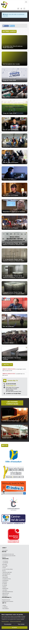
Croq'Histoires (5, 580)
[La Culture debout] (14, 337)
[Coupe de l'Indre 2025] (14, 108)
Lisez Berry (4, 590)
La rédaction (5, 607)
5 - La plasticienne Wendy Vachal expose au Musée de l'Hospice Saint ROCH (13, 243)
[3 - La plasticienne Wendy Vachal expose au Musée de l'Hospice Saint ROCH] (14, 255)
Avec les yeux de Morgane (10, 96)
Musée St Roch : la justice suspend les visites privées (14, 309)
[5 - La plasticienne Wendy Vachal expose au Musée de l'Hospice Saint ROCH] (14, 239)
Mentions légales (5, 621)
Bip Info (4, 570)
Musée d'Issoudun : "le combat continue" (12, 358)
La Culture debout (8, 342)
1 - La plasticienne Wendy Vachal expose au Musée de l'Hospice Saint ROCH (13, 293)
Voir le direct (5, 550)
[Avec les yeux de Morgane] (14, 91)
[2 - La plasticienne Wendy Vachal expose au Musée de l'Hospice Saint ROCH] (14, 272)
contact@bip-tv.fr (11, 385)
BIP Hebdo (4, 564)
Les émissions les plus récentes (8, 555)
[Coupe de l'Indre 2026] (14, 75)
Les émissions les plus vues (8, 554)
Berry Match (4, 575)
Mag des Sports (5, 593)
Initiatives (4, 586)
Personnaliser (7, 624)
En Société (4, 585)
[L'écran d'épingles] (14, 173)
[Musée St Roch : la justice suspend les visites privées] (14, 305)
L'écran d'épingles (8, 178)
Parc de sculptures (8, 326)
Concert (4, 567)
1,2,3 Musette (5, 562)
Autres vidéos (9, 31)
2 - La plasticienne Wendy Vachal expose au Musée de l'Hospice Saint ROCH (13, 276)
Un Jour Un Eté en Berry (7, 569)
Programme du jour (6, 599)
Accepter (14, 627)
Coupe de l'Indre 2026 (9, 80)
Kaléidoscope (5, 588)
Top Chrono (4, 596)
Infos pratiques (5, 608)
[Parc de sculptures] (14, 321)
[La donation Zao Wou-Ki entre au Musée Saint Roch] (14, 42)
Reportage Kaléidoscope (7, 591)
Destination (4, 582)
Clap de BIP (4, 566)
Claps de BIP (5, 577)
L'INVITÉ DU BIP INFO (7, 572)
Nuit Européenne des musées (11, 64)
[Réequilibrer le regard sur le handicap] (14, 206)
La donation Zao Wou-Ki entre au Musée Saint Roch (12, 47)
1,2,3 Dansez (5, 561)
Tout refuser (21, 624)
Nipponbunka (5, 594)
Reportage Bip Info (6, 574)
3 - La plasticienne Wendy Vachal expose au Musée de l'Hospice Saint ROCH (13, 260)
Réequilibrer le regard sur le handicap (14, 211)
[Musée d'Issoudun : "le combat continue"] (14, 354)
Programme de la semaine (7, 601)
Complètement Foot (6, 578)
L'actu (7, 364)
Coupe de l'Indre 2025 (9, 113)
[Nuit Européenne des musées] (14, 59)
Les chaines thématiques (12, 403)
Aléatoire (4, 557)
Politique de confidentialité (15, 621)
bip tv (4, 445)
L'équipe (4, 605)
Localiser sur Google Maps (13, 393)
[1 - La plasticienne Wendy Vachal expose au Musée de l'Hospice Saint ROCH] (14, 288)
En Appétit (4, 583)
